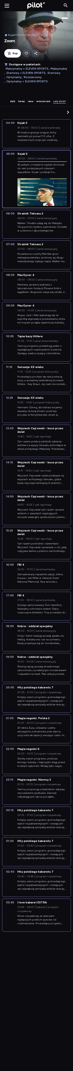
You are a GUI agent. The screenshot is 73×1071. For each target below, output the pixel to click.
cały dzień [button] (59, 101)
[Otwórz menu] (7, 6)
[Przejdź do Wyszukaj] (65, 5)
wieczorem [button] (43, 101)
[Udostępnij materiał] (36, 53)
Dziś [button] (12, 101)
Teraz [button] (21, 101)
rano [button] (31, 101)
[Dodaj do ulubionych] (26, 53)
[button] (68, 112)
